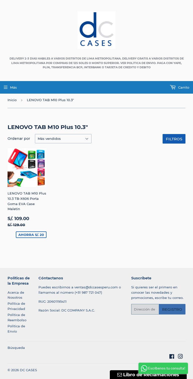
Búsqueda (16, 348)
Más (13, 87)
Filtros (174, 139)
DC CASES (28, 370)
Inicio (12, 100)
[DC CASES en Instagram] (180, 357)
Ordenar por (19, 138)
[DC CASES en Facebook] (171, 357)
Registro (172, 309)
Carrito (183, 87)
